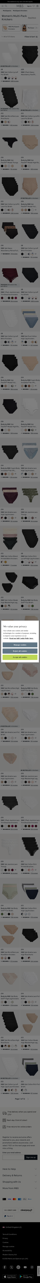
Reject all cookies (20, 651)
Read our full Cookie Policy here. (21, 638)
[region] (20, 641)
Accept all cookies (20, 657)
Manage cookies (20, 645)
